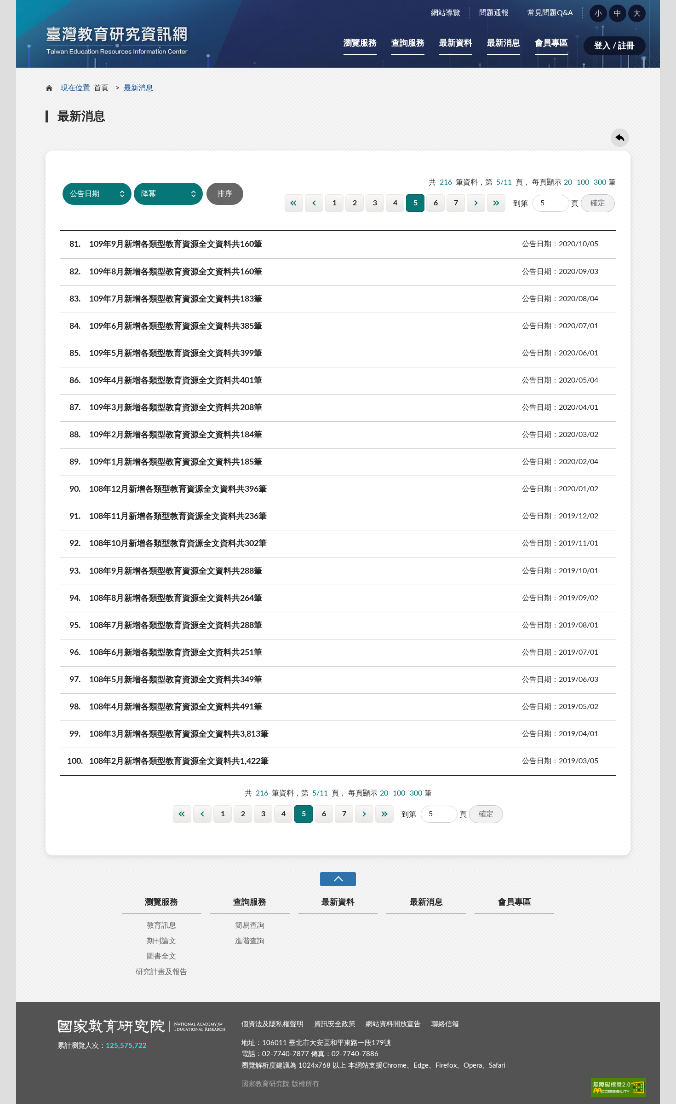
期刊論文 (161, 941)
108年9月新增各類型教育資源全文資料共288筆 (166, 571)
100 (583, 182)
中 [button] (617, 13)
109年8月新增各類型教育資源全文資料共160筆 (166, 272)
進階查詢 (249, 941)
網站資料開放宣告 (393, 1024)
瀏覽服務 (360, 43)
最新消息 (503, 43)
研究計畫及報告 (161, 972)
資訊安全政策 (334, 1024)
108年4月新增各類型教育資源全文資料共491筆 (166, 707)
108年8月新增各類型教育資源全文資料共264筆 (166, 598)
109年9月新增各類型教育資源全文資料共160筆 (166, 244)
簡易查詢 (249, 925)
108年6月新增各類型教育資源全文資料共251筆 (166, 653)
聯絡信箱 (445, 1024)
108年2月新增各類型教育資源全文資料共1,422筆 (168, 761)
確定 (597, 203)
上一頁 (314, 203)
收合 (338, 879)
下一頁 (476, 203)
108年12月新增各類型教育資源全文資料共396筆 (168, 489)
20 (568, 182)
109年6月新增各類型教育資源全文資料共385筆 (166, 326)
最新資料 (455, 43)
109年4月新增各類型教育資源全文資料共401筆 (166, 381)
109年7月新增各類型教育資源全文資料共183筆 (166, 299)
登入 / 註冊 (614, 46)
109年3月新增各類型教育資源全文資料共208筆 (166, 408)
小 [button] (598, 13)
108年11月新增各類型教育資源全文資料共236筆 (168, 516)
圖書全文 (161, 956)
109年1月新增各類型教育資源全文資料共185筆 (166, 462)
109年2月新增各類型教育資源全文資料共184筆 (166, 435)
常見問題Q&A (550, 13)
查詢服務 (407, 43)
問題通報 (494, 13)
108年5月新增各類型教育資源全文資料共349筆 (166, 680)
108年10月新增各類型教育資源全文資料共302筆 (168, 544)
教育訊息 (161, 925)
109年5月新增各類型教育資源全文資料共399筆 (166, 353)
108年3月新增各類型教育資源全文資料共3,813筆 (169, 734)
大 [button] (637, 13)
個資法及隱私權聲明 (272, 1024)
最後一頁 (496, 203)
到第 (520, 203)
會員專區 (551, 43)
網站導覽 (445, 13)
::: (21, 8)
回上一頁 (620, 137)
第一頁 (294, 203)
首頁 (101, 88)
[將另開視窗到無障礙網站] (618, 1087)
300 (600, 182)
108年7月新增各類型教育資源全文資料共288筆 (166, 626)
